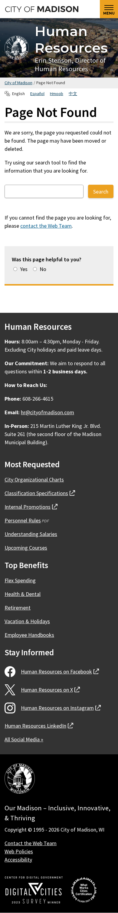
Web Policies (19, 851)
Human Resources (71, 39)
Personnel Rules (23, 520)
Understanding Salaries (31, 534)
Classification (40, 493)
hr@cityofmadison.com (47, 412)
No (43, 269)
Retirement (18, 607)
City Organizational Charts (34, 479)
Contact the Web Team (31, 843)
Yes (24, 269)
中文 (73, 93)
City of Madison (18, 82)
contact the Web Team (46, 225)
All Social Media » (24, 739)
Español (37, 93)
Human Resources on (60, 671)
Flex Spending (20, 580)
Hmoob (56, 93)
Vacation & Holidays (27, 621)
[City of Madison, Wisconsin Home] (20, 779)
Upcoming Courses (26, 547)
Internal (31, 506)
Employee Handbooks (29, 634)
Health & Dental (23, 593)
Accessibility (18, 859)
